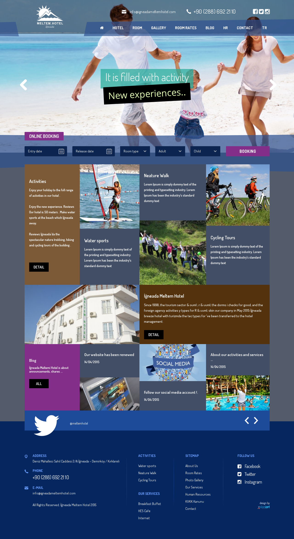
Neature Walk (147, 473)
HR (225, 27)
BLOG (210, 27)
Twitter (250, 473)
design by (265, 503)
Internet (144, 518)
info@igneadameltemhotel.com (153, 11)
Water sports (147, 466)
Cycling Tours (147, 480)
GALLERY (158, 27)
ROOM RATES (186, 27)
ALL (39, 383)
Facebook (252, 466)
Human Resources (198, 494)
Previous (23, 84)
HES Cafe (144, 511)
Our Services (194, 487)
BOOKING (248, 151)
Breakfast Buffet (149, 504)
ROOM (137, 27)
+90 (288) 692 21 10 (214, 11)
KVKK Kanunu (194, 501)
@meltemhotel (79, 423)
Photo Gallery (194, 480)
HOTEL (118, 27)
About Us (191, 466)
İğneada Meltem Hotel (49, 17)
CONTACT (245, 27)
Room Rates (193, 473)
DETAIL (39, 267)
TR (264, 27)
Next (273, 84)
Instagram (253, 481)
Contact (190, 508)
